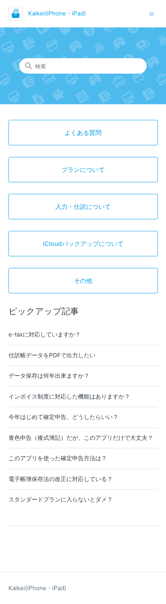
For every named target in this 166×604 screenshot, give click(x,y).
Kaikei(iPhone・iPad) (37, 588)
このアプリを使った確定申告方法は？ (57, 458)
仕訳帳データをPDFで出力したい (51, 355)
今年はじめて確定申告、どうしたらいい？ (63, 417)
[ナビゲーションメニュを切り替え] (151, 13)
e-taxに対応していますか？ (44, 334)
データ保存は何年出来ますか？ (49, 375)
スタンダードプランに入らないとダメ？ (60, 499)
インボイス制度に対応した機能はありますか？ (69, 396)
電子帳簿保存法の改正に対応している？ (60, 479)
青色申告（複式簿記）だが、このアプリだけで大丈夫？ (80, 437)
